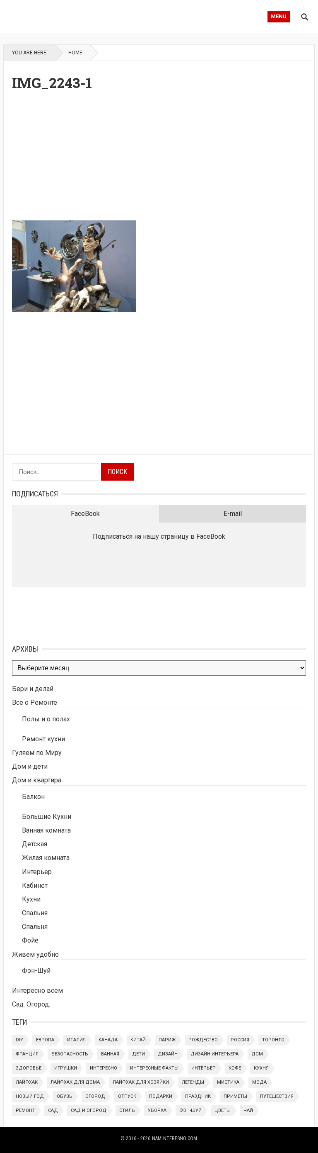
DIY (19, 1040)
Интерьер (37, 872)
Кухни (31, 899)
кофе (235, 1068)
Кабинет (35, 885)
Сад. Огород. (31, 1004)
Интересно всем (37, 990)
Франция (27, 1054)
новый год (30, 1096)
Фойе (30, 940)
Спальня (35, 913)
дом (257, 1054)
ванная (110, 1054)
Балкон (33, 797)
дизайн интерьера (214, 1054)
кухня (261, 1068)
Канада (108, 1040)
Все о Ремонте (34, 702)
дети (138, 1054)
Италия (76, 1040)
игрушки (65, 1068)
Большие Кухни (46, 817)
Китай (138, 1040)
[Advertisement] (159, 158)
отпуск (127, 1096)
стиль (127, 1110)
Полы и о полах (46, 719)
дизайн (168, 1054)
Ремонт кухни (43, 739)
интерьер (203, 1068)
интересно (103, 1068)
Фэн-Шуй (36, 971)
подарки (160, 1096)
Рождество (203, 1040)
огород (95, 1096)
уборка (157, 1110)
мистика (228, 1082)
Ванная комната (46, 830)
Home (75, 53)
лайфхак (27, 1082)
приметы (235, 1096)
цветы (222, 1110)
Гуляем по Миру (37, 753)
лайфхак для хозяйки (141, 1082)
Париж (167, 1040)
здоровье (28, 1068)
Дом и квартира (36, 780)
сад (53, 1110)
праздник (198, 1096)
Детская (34, 844)
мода (259, 1082)
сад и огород (88, 1110)
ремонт (25, 1110)
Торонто (273, 1040)
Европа (45, 1040)
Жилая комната (46, 858)
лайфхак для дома (75, 1082)
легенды (193, 1082)
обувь (64, 1096)
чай (248, 1110)
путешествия (277, 1096)
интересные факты (154, 1068)
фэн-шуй (190, 1110)
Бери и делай (32, 689)
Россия (240, 1040)
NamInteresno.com (175, 1138)
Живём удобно (35, 954)
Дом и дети (30, 766)
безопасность (69, 1054)
